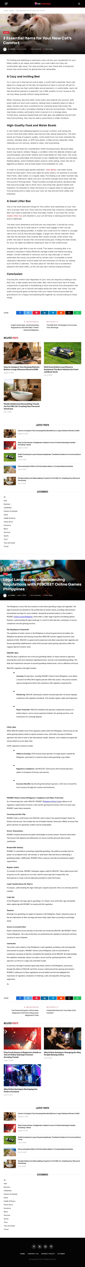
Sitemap (61, 1254)
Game (6, 515)
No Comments (36, 49)
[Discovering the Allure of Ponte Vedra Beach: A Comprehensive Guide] (10, 469)
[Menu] (6, 3)
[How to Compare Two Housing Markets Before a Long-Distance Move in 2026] (22, 353)
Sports (6, 536)
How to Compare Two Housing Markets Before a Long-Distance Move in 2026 (22, 368)
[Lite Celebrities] (42, 3)
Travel (6, 546)
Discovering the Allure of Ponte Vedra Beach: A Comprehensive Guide (45, 466)
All (4, 497)
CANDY (12, 49)
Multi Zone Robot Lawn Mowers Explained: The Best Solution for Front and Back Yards (61, 369)
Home (6, 10)
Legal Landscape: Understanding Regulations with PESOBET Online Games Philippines (25, 327)
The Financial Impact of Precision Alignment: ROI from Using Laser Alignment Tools (25, 1012)
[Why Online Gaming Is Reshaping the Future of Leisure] (22, 1075)
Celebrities (8, 508)
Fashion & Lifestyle (10, 511)
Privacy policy (48, 1254)
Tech (6, 539)
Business (7, 504)
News (12, 10)
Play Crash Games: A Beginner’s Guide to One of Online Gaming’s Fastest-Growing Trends (47, 444)
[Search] (79, 3)
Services (7, 532)
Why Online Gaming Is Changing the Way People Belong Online (62, 1053)
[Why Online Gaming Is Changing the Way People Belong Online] (62, 1038)
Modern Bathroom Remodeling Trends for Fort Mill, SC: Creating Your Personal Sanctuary (22, 406)
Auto (5, 500)
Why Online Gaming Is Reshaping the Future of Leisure (20, 1090)
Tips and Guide (9, 543)
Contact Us (33, 1254)
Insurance (7, 525)
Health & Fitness (9, 518)
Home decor (8, 522)
